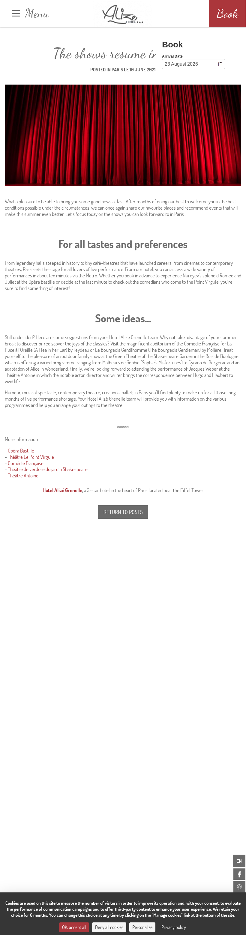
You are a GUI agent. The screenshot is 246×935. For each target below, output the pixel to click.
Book (227, 13)
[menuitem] (239, 874)
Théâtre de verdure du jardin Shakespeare (48, 469)
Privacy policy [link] (173, 927)
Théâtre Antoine (23, 475)
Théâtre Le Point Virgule (31, 456)
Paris (117, 69)
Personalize (142, 927)
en (239, 861)
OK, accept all (74, 927)
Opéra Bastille (21, 450)
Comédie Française (26, 463)
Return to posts (123, 511)
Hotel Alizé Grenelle (62, 490)
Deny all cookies (109, 927)
